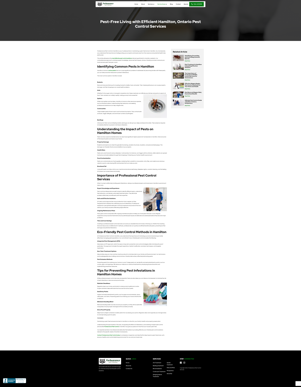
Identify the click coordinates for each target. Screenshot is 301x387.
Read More (187, 61)
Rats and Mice (171, 367)
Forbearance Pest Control (111, 326)
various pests (112, 70)
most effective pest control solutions (122, 58)
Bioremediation (157, 368)
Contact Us (129, 368)
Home (127, 363)
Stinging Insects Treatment (157, 375)
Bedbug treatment (158, 365)
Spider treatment (170, 364)
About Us (128, 365)
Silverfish (169, 373)
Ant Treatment (157, 363)
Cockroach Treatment (159, 371)
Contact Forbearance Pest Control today (108, 335)
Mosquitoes (170, 370)
